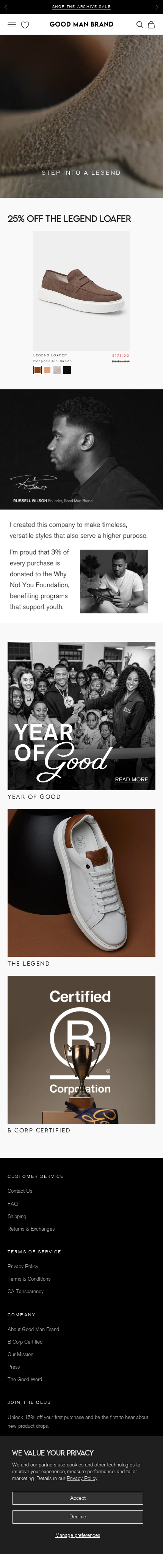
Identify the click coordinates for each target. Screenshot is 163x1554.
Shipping (17, 1216)
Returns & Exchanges (31, 1229)
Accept (78, 1498)
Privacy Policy (82, 1478)
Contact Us (20, 1191)
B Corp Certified (25, 1342)
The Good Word (25, 1379)
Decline (77, 1516)
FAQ (13, 1204)
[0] (24, 25)
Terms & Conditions (29, 1279)
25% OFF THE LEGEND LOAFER (81, 6)
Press (14, 1367)
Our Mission (20, 1354)
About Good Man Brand (33, 1329)
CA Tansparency (26, 1291)
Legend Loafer (52, 358)
